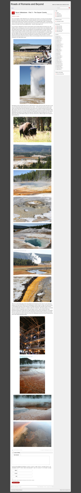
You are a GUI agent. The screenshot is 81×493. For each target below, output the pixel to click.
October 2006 (59, 66)
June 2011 (58, 42)
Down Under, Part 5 (60, 30)
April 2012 (58, 36)
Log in (58, 12)
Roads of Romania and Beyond (27, 4)
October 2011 (59, 40)
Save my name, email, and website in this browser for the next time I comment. (23, 480)
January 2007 (59, 62)
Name (16, 470)
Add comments (50, 14)
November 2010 (59, 44)
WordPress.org (59, 16)
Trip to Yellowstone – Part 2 (17, 486)
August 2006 (59, 69)
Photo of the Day (59, 26)
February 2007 (59, 61)
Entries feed (59, 13)
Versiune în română (15, 16)
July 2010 (58, 48)
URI (16, 476)
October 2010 (59, 45)
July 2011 (58, 41)
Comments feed (59, 15)
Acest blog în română (60, 21)
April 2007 (58, 58)
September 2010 (59, 46)
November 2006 (59, 65)
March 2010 (58, 49)
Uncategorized (19, 14)
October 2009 (59, 50)
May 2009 (58, 53)
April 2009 (58, 54)
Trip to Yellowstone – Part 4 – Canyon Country (44, 486)
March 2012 (58, 37)
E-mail (16, 473)
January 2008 (59, 57)
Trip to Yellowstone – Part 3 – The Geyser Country (31, 12)
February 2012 (59, 38)
